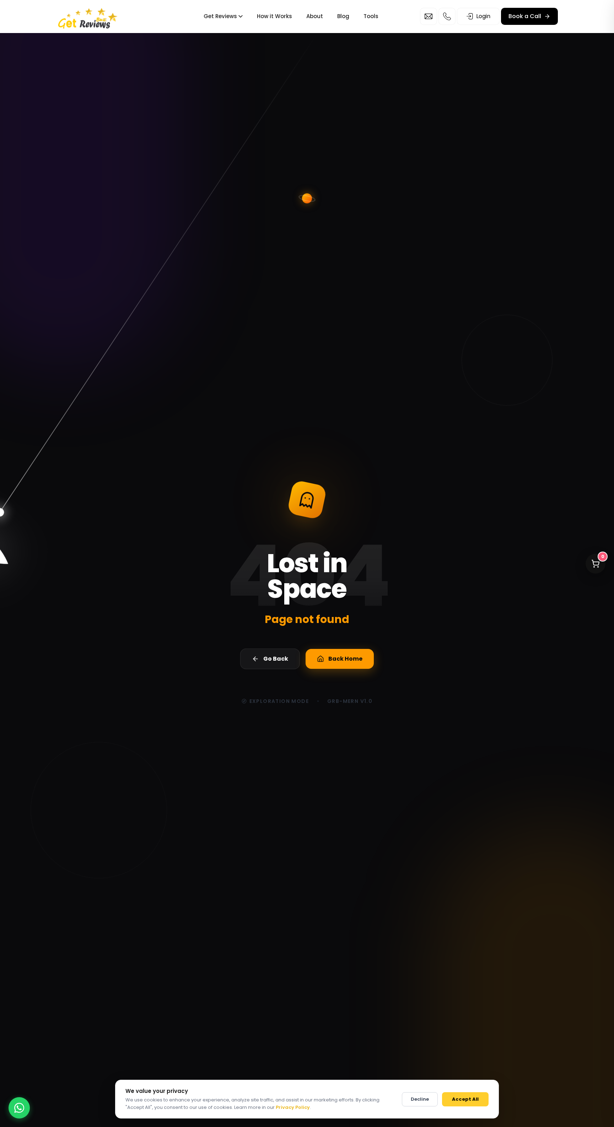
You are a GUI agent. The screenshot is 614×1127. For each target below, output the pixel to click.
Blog (343, 16)
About (314, 16)
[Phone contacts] (447, 16)
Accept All (465, 1099)
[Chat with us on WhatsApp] (19, 1107)
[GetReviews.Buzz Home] (88, 16)
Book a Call (524, 16)
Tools (370, 16)
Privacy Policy (293, 1107)
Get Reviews (220, 16)
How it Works (274, 16)
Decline (420, 1099)
